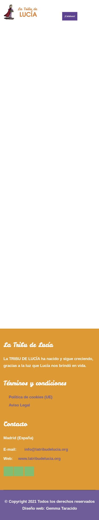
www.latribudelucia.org (39, 458)
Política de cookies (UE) (30, 397)
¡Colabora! (69, 16)
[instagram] (8, 471)
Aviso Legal (19, 405)
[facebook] (18, 471)
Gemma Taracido (61, 508)
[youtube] (29, 471)
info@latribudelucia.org (46, 449)
